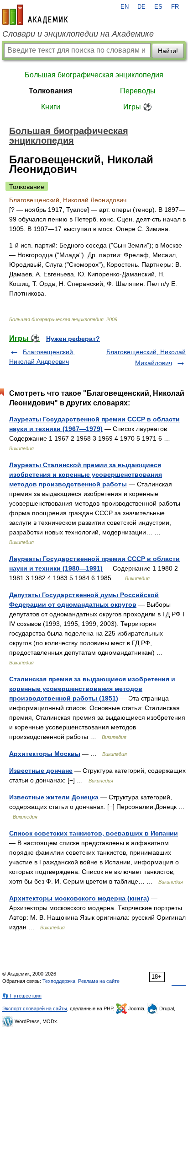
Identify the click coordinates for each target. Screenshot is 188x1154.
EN (124, 7)
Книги (50, 107)
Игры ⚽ (137, 107)
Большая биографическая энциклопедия (94, 75)
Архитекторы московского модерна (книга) (79, 898)
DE (141, 7)
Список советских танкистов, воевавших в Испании (93, 833)
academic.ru (35, 15)
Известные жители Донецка (54, 797)
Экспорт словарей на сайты (34, 1008)
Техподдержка (58, 981)
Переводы (138, 91)
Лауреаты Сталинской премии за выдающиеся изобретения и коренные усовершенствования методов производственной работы (85, 474)
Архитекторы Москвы (44, 753)
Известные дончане (41, 770)
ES (158, 7)
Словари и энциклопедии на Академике (78, 33)
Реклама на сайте (99, 981)
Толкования (50, 91)
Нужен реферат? (73, 338)
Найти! (168, 50)
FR (175, 7)
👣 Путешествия (22, 995)
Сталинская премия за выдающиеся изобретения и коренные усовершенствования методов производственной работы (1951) (92, 688)
